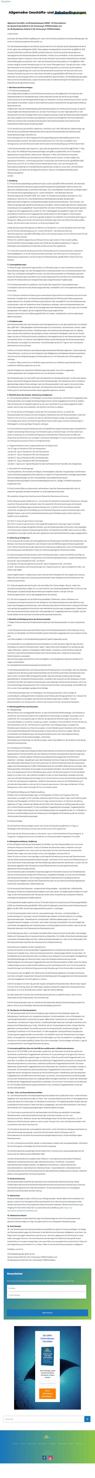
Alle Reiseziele (42, 1443)
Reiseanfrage (32, 1443)
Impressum (79, 1443)
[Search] (87, 1419)
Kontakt (22, 1443)
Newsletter (52, 1443)
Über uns (15, 1443)
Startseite (5, 1)
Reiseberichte (62, 1443)
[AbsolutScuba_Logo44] (47, 1437)
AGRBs (71, 1443)
